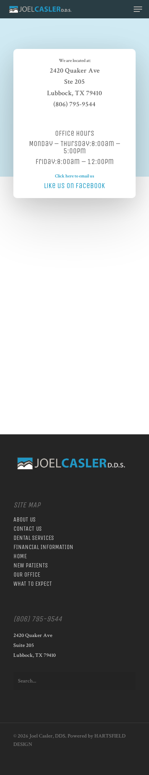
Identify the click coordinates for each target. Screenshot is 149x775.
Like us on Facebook (74, 185)
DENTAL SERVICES (33, 538)
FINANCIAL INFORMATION (43, 547)
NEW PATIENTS (30, 565)
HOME (20, 556)
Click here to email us (74, 176)
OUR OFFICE (26, 575)
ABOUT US (24, 520)
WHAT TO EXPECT (32, 584)
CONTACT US (27, 529)
